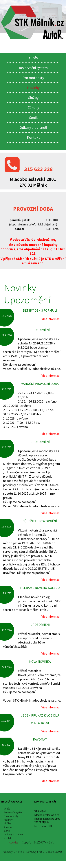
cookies (13, 842)
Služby (33, 97)
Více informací (50, 319)
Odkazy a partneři (33, 127)
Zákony (33, 107)
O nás (33, 57)
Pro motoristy (33, 77)
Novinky (33, 87)
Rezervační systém (33, 67)
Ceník (33, 117)
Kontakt (33, 137)
